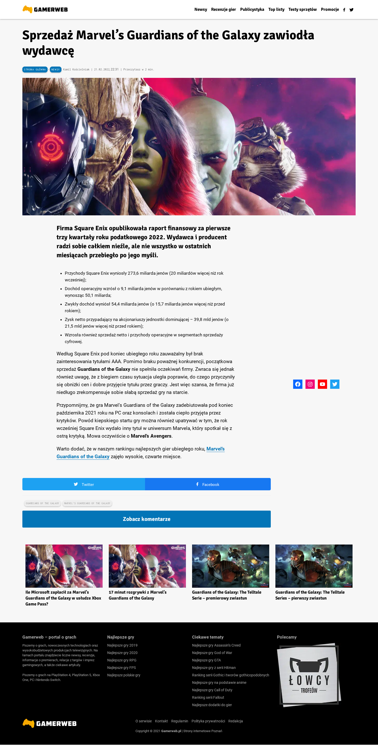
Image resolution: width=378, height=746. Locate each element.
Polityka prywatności (208, 721)
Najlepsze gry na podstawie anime (219, 682)
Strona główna (35, 69)
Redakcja (235, 721)
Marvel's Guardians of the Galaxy (87, 503)
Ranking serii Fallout (208, 697)
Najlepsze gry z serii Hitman (214, 668)
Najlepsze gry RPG (122, 660)
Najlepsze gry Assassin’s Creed (216, 645)
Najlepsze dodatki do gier (212, 705)
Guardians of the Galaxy (42, 503)
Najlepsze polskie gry (123, 675)
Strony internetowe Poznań (202, 731)
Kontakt (161, 721)
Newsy (55, 69)
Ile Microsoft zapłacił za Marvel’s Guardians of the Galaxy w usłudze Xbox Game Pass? (63, 598)
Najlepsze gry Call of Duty (212, 690)
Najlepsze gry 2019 (122, 645)
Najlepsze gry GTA (206, 660)
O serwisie (144, 721)
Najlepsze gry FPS (121, 668)
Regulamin (179, 721)
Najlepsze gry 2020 (122, 653)
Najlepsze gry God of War (212, 653)
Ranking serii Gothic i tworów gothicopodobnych (230, 675)
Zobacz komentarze (146, 518)
